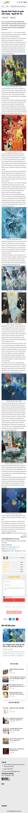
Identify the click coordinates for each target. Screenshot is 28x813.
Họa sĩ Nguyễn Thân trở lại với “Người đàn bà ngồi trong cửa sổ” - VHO (17, 686)
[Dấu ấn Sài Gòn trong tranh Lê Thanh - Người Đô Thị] (6, 738)
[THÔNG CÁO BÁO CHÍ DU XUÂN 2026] (5, 669)
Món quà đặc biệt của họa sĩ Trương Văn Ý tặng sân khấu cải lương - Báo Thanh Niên (16, 694)
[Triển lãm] (5, 677)
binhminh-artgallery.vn (11, 549)
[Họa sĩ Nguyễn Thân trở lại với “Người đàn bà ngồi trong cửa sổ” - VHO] (5, 685)
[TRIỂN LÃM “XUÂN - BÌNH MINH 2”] (6, 708)
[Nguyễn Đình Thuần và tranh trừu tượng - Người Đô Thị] (6, 718)
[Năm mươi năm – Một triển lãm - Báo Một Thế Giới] (6, 749)
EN (25, 2)
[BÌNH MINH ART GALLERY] (6, 2)
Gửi (14, 600)
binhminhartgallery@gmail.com (12, 547)
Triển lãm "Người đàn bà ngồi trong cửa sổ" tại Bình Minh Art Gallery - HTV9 (17, 678)
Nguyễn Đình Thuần (12, 32)
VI (23, 2)
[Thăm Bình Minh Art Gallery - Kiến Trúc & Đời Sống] (6, 728)
